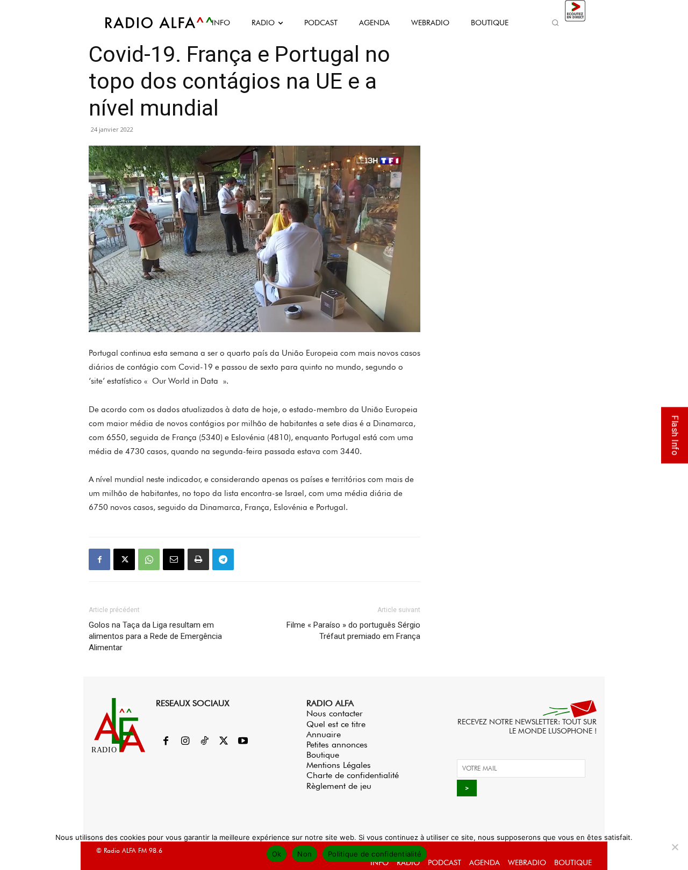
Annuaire (323, 734)
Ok (277, 854)
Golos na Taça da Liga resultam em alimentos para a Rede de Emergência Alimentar (155, 636)
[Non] (674, 847)
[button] (555, 22)
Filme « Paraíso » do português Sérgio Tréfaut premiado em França (353, 630)
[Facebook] (99, 559)
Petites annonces (337, 744)
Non (304, 854)
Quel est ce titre (336, 724)
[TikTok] (204, 741)
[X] (124, 559)
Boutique (322, 755)
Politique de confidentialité (374, 854)
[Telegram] (223, 559)
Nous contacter (334, 713)
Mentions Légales (338, 765)
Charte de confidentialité (352, 775)
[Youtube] (243, 741)
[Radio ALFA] (146, 22)
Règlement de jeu (338, 786)
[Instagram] (185, 741)
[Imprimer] (198, 559)
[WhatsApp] (149, 559)
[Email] (173, 559)
